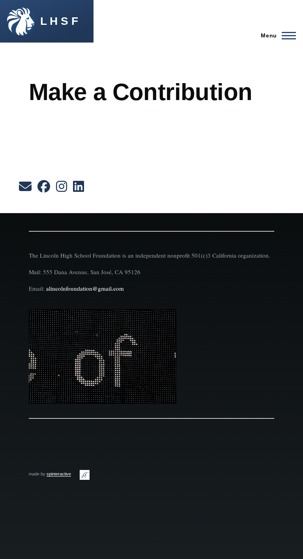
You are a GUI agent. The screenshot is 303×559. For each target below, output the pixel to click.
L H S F (59, 21)
